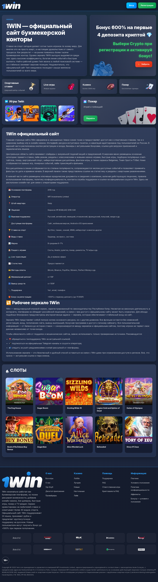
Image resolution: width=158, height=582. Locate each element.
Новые (77, 487)
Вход (131, 5)
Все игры (49, 478)
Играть (19, 391)
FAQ (104, 483)
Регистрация (147, 5)
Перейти (90, 118)
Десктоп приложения (55, 491)
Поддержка (107, 478)
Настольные (79, 491)
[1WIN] (11, 5)
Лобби (76, 478)
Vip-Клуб (49, 487)
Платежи (134, 478)
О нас (48, 483)
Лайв (76, 495)
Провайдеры (51, 495)
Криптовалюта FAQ (110, 491)
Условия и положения (140, 483)
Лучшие (77, 483)
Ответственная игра (111, 487)
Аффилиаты (135, 494)
